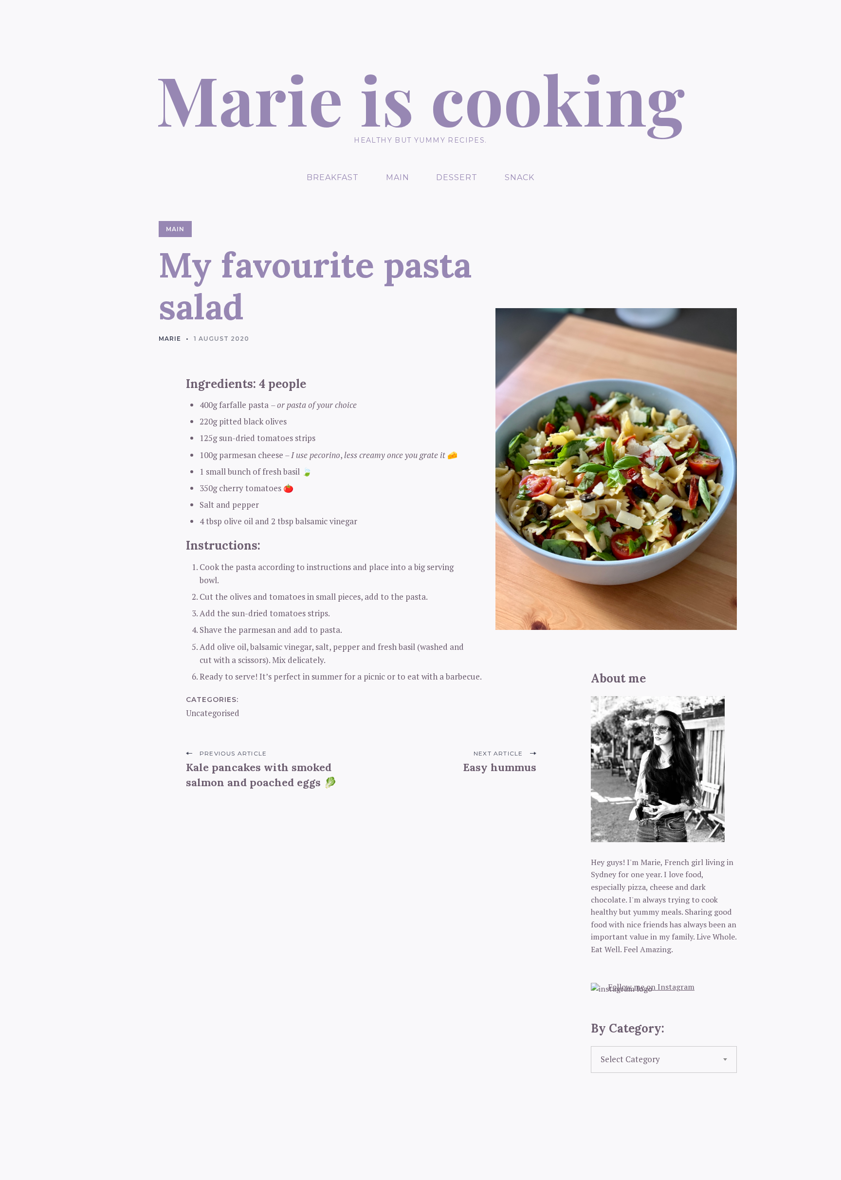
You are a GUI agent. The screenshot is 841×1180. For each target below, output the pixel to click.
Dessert (456, 177)
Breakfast (333, 177)
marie (170, 338)
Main (397, 177)
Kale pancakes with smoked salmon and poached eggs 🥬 (261, 774)
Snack (519, 177)
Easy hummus (499, 767)
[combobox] (664, 1059)
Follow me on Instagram (651, 986)
